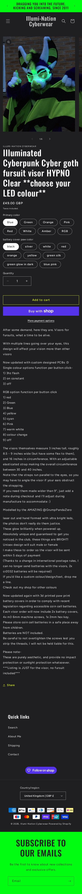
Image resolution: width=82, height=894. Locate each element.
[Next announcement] (74, 6)
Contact (13, 754)
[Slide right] (49, 139)
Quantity (8, 273)
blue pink (50, 264)
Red (10, 231)
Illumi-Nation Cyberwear (34, 824)
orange (12, 255)
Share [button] (11, 685)
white (47, 246)
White (27, 231)
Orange (48, 222)
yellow (32, 255)
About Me (14, 736)
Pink (67, 222)
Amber (46, 231)
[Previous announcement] (7, 6)
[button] (8, 21)
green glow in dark (20, 264)
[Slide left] (32, 139)
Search (13, 727)
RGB (65, 231)
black (11, 246)
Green (28, 222)
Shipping (14, 745)
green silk (54, 255)
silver (29, 246)
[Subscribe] (69, 881)
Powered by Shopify (60, 824)
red (63, 246)
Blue (10, 222)
